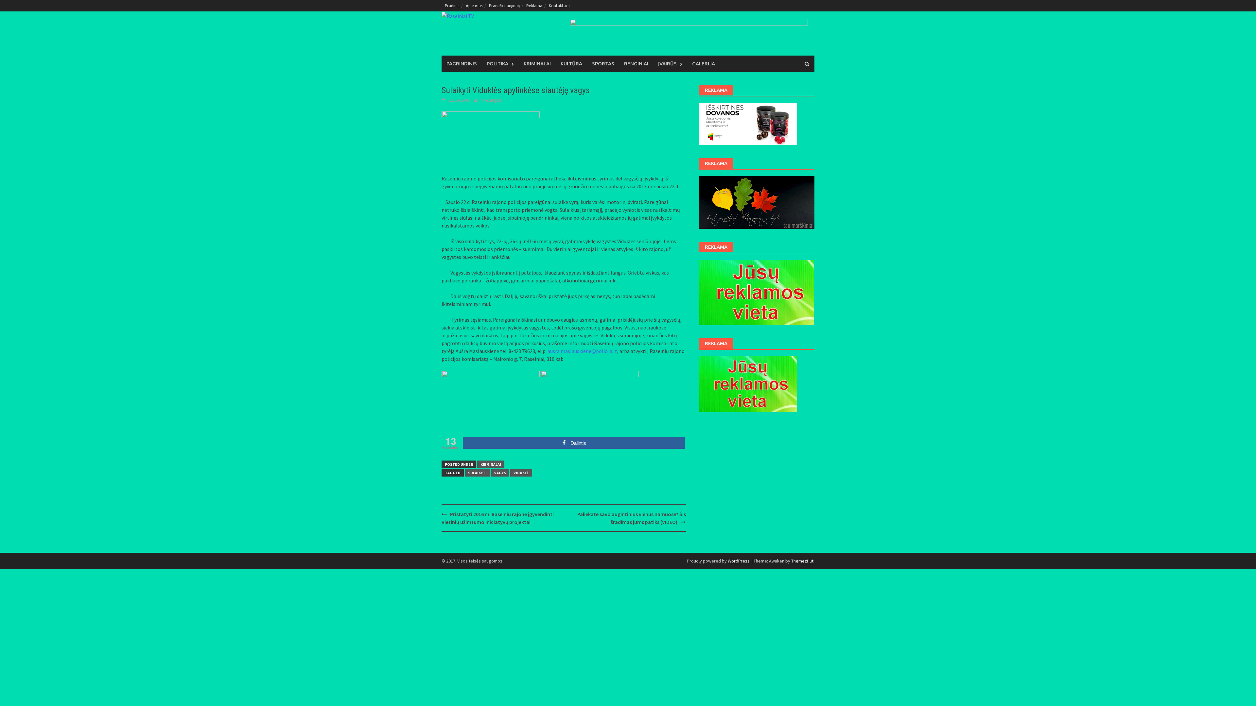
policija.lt (606, 351)
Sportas (603, 63)
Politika (497, 63)
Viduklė (521, 472)
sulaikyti (477, 472)
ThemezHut (802, 561)
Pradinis (452, 6)
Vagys (500, 472)
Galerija (703, 63)
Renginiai (636, 63)
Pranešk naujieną (504, 6)
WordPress (739, 561)
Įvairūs (667, 63)
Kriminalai (537, 63)
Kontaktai (558, 6)
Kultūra (571, 63)
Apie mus (474, 6)
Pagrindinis (461, 63)
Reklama (534, 6)
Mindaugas (490, 100)
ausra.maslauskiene (569, 351)
